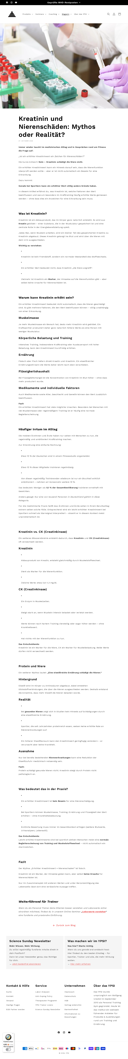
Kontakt (9, 996)
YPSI (67, 1053)
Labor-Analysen (42, 992)
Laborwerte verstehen (94, 911)
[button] (27, 14)
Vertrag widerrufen (73, 1005)
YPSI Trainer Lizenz (44, 1005)
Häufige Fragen (13, 1005)
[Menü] (12, 1034)
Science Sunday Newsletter (47, 1009)
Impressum (69, 992)
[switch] (8, 1049)
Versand (9, 1001)
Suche (9, 992)
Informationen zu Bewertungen (72, 1015)
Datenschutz (70, 996)
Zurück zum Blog (66, 925)
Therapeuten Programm (46, 1001)
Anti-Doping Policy (43, 996)
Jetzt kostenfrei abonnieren (26, 964)
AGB (66, 1001)
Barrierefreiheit (71, 1009)
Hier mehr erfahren (80, 964)
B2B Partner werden (15, 1009)
